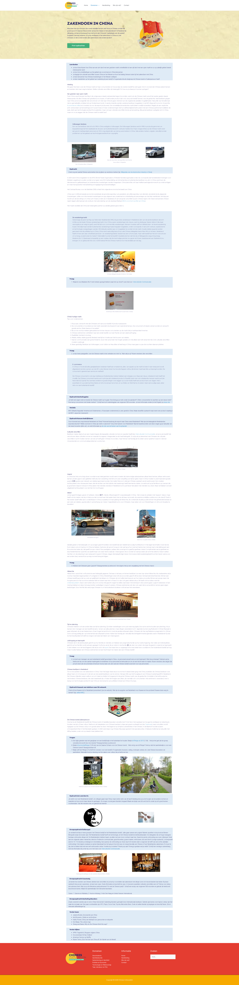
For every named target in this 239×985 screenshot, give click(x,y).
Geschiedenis (96, 955)
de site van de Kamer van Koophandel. (114, 426)
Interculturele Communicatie (142, 282)
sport (106, 647)
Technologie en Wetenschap (101, 965)
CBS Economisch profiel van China (133, 201)
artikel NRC (80, 693)
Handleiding (106, 5)
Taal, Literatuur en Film (100, 967)
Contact (126, 5)
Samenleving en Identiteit (100, 960)
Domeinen (94, 5)
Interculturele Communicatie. (111, 849)
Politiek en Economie (99, 962)
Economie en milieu (73, 105)
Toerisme (148, 724)
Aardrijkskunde (97, 958)
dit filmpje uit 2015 (138, 741)
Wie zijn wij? (117, 5)
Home (86, 5)
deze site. (167, 402)
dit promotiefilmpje (83, 745)
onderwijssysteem (73, 583)
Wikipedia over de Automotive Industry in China (136, 172)
